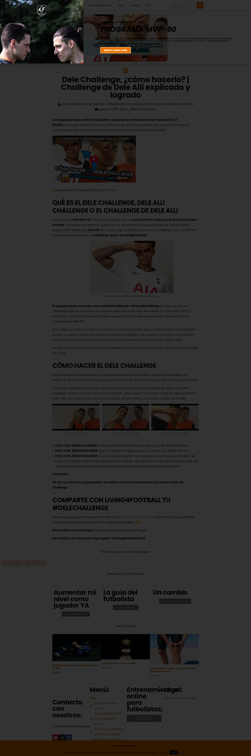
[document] (125, 378)
